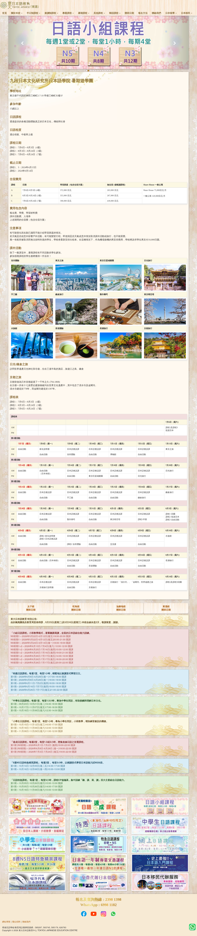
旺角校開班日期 (76, 608)
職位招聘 (16, 921)
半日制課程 (33, 13)
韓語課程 (114, 13)
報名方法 (143, 13)
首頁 (4, 13)
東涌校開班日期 (166, 608)
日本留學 (170, 13)
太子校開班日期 (30, 608)
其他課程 (98, 13)
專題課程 (67, 13)
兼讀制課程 (51, 13)
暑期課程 (83, 13)
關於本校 (16, 13)
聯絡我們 (156, 13)
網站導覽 (6, 921)
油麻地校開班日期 (121, 608)
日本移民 (186, 13)
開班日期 (129, 13)
